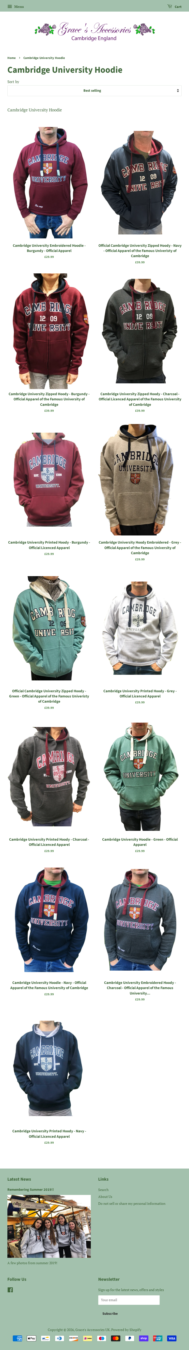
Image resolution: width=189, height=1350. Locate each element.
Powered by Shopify (126, 1329)
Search (103, 1189)
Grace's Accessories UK (92, 1329)
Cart (178, 6)
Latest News (19, 1179)
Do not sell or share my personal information (131, 1203)
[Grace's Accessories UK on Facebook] (10, 1290)
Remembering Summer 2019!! (30, 1189)
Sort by (13, 81)
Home (11, 58)
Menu (18, 6)
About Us (105, 1196)
